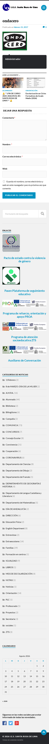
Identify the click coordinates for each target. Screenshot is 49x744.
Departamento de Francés (18, 477)
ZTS (7, 632)
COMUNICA (12, 425)
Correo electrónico (12, 156)
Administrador (13, 59)
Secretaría (10, 619)
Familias (9, 547)
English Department (15, 528)
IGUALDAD (11, 560)
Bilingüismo (11, 412)
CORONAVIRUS (13, 457)
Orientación (11, 593)
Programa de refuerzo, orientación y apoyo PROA (24, 315)
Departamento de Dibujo (17, 470)
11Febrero (11, 380)
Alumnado (11, 399)
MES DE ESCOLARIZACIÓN (19, 573)
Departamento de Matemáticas (20, 502)
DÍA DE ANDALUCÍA (16, 509)
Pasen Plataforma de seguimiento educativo (24, 292)
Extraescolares (12, 541)
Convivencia (11, 444)
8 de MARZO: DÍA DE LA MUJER (21, 386)
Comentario (8, 118)
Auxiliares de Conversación (24, 360)
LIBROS (9, 567)
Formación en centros (16, 554)
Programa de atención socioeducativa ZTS (24, 338)
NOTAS (9, 580)
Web (4, 169)
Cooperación (12, 451)
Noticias (9, 586)
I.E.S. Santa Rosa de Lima (24, 736)
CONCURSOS (12, 431)
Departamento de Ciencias (18, 464)
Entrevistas (11, 535)
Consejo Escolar (13, 438)
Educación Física (13, 522)
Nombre (7, 144)
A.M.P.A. (9, 393)
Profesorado (11, 606)
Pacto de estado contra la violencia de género (24, 259)
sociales (9, 625)
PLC (8, 599)
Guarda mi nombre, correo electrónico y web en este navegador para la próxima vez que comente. (24, 185)
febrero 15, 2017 (21, 27)
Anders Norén (16, 740)
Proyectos (10, 612)
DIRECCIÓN (12, 515)
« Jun (4, 701)
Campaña (10, 418)
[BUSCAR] (42, 214)
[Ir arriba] (44, 732)
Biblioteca (10, 405)
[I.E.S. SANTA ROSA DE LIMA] (20, 10)
